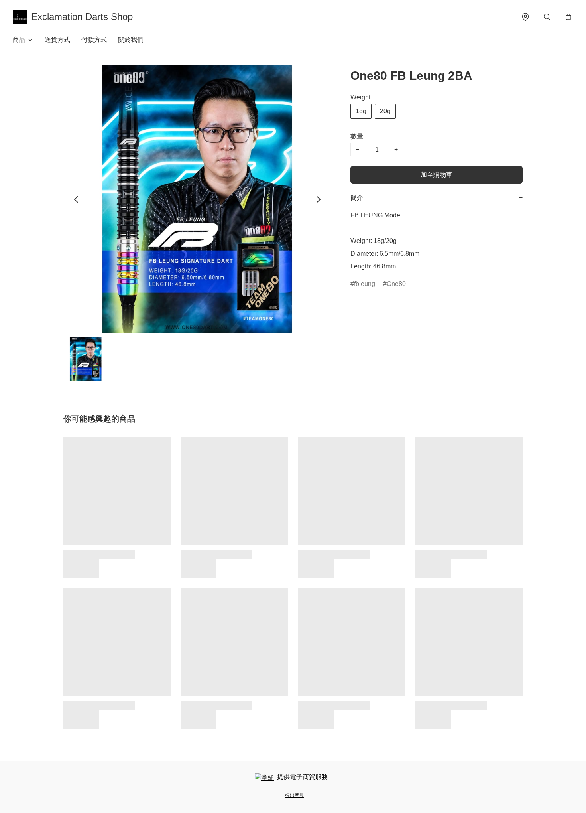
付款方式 (94, 39)
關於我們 (131, 39)
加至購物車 (436, 174)
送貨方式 (57, 39)
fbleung (364, 283)
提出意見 (294, 795)
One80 (396, 283)
